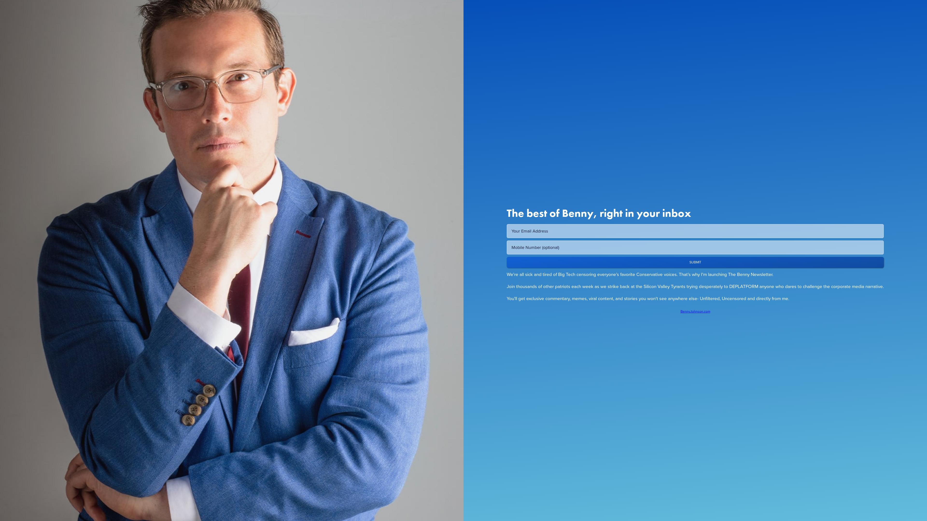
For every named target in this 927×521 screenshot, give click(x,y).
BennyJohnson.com (695, 311)
